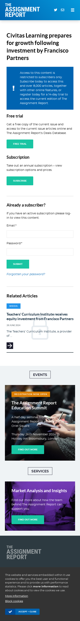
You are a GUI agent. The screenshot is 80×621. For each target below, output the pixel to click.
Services (40, 471)
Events (40, 375)
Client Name (25, 552)
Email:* (11, 225)
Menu (72, 10)
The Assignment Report (23, 10)
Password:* (14, 243)
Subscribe (20, 181)
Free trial (20, 144)
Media (13, 306)
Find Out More (28, 449)
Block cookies (14, 601)
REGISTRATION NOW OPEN (30, 394)
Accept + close (27, 612)
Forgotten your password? (26, 274)
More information (16, 596)
